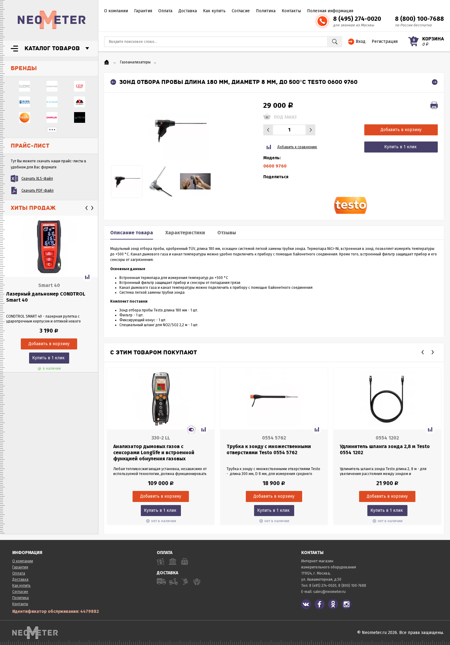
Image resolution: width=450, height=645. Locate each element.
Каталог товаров (52, 48)
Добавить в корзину (401, 129)
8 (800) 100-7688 (419, 19)
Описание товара (131, 233)
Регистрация (385, 41)
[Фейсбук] (319, 604)
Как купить (214, 10)
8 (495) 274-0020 (357, 19)
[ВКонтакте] (306, 604)
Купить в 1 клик (48, 357)
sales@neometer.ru (329, 592)
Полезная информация (330, 10)
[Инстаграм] (346, 604)
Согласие (241, 10)
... (52, 129)
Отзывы (226, 233)
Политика (266, 10)
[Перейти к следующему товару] (435, 82)
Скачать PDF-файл (37, 190)
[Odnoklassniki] (333, 604)
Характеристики (185, 233)
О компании (116, 10)
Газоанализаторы (135, 62)
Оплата (165, 10)
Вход (361, 41)
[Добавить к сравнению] (87, 276)
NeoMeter (52, 20)
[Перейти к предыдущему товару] (113, 82)
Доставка (187, 10)
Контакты (291, 10)
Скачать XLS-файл (37, 178)
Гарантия (143, 10)
